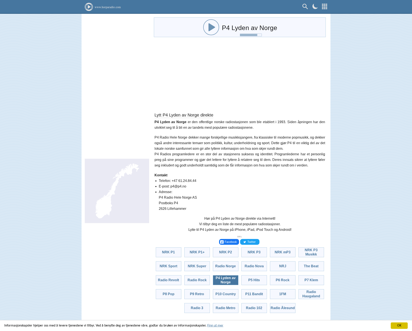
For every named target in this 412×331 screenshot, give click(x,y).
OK (399, 325)
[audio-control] (211, 27)
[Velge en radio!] (324, 6)
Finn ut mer (215, 325)
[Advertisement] (117, 85)
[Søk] (305, 6)
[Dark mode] (315, 6)
